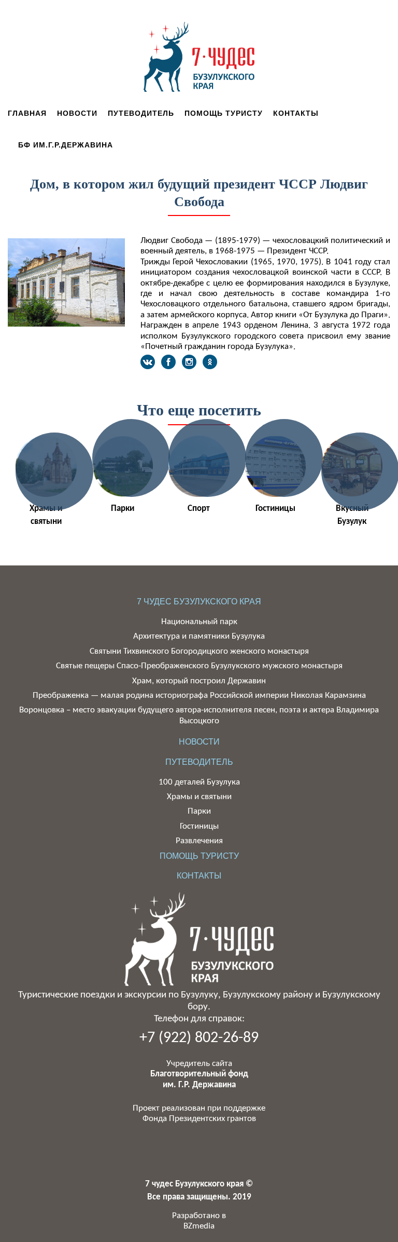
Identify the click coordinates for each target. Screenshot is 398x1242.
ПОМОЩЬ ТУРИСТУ (199, 856)
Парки (122, 508)
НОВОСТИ (199, 741)
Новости (77, 113)
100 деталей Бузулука (199, 782)
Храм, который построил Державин (199, 681)
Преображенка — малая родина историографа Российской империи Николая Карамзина (199, 695)
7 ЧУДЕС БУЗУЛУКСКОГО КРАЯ (199, 601)
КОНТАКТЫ (199, 875)
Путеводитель (141, 113)
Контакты (296, 113)
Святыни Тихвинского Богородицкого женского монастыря (199, 651)
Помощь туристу (223, 113)
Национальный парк (199, 621)
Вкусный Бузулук (352, 515)
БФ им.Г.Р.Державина (65, 145)
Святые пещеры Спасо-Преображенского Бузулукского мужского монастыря (199, 666)
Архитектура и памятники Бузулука (199, 636)
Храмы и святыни (46, 515)
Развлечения (199, 840)
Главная (27, 113)
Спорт (199, 508)
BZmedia (199, 1226)
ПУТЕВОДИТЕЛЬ (199, 762)
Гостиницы (275, 508)
